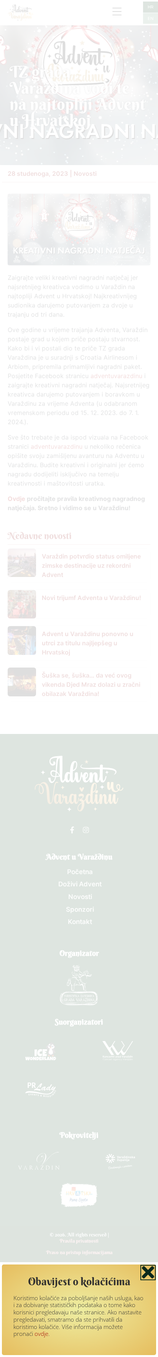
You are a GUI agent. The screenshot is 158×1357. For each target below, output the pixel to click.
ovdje (41, 1333)
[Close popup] (148, 1272)
